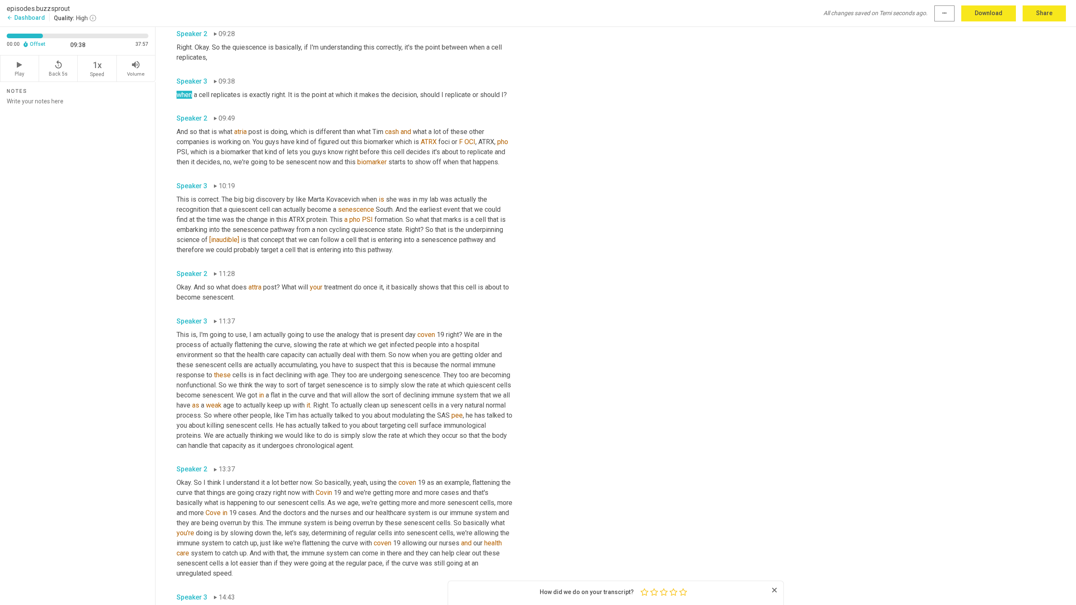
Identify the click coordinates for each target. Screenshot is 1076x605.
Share (1044, 13)
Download (988, 13)
